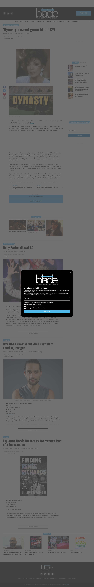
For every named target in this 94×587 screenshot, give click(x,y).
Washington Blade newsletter (33, 304)
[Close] (70, 272)
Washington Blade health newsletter (35, 308)
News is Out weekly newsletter (34, 306)
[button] (47, 305)
